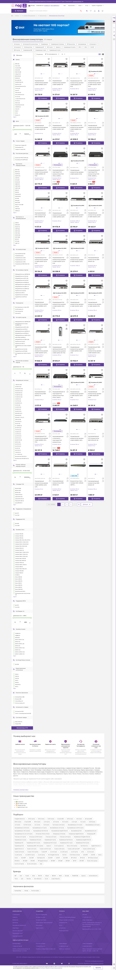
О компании (16, 914)
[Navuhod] (54, 964)
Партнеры (16, 928)
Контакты (15, 922)
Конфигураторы (63, 930)
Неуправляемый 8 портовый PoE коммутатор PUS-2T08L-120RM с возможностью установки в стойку (94, 173)
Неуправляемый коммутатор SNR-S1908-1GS (58, 483)
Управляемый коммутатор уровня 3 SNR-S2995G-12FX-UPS (76, 350)
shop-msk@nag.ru (55, 5)
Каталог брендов (18, 930)
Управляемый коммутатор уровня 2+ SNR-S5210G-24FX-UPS (76, 394)
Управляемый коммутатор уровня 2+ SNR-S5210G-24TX (76, 259)
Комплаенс (39, 925)
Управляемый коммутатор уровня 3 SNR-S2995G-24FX (59, 215)
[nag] (69, 964)
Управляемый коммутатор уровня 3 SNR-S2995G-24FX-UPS (41, 484)
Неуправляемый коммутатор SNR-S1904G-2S (94, 259)
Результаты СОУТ (18, 933)
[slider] (13, 129)
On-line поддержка (41, 914)
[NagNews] (62, 964)
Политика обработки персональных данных (90, 963)
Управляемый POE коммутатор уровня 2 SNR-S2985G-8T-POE (41, 173)
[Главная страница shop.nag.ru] (19, 5)
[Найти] (81, 11)
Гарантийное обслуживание (44, 922)
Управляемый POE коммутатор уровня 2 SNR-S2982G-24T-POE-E (76, 128)
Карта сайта (39, 928)
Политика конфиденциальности (94, 961)
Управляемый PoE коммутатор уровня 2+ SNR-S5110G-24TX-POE (41, 260)
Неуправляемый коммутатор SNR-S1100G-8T (94, 483)
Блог (65, 5)
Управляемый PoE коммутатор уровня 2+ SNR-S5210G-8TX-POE (59, 305)
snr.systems (62, 928)
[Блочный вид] (99, 54)
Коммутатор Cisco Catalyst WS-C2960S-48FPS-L (77, 483)
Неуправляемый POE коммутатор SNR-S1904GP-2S (93, 438)
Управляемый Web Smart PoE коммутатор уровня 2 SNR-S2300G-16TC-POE (94, 350)
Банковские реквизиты (19, 925)
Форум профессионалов (66, 920)
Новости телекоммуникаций (67, 917)
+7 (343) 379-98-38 (17, 946)
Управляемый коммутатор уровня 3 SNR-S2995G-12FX (94, 127)
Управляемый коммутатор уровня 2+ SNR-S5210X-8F (41, 127)
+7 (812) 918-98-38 (86, 946)
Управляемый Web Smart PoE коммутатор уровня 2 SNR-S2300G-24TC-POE (41, 350)
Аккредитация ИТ (18, 936)
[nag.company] (47, 964)
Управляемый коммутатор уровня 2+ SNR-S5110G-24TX (76, 215)
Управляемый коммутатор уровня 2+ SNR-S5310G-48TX (76, 304)
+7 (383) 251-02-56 (63, 946)
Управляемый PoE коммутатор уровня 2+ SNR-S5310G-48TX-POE (94, 83)
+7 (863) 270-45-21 (40, 946)
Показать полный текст (20, 790)
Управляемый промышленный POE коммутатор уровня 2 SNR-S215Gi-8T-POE (59, 350)
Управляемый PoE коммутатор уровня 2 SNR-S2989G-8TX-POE (41, 439)
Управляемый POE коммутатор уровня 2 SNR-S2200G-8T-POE (76, 83)
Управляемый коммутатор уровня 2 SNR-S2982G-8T (59, 82)
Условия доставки (41, 920)
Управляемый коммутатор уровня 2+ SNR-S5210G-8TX (94, 304)
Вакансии (15, 920)
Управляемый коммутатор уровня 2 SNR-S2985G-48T (59, 127)
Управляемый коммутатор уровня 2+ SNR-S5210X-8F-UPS (94, 394)
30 (78, 504)
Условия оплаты (40, 917)
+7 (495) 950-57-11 (40, 5)
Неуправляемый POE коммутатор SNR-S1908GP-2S (40, 215)
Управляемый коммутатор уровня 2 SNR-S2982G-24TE (41, 82)
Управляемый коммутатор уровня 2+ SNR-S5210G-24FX (94, 215)
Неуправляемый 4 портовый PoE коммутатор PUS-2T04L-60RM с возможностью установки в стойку (59, 173)
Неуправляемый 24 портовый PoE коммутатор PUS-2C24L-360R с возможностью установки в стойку (59, 394)
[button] (58, 1)
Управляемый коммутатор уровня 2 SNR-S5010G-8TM (76, 172)
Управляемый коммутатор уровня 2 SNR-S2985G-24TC (41, 304)
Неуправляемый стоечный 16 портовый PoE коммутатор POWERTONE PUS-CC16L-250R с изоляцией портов (59, 439)
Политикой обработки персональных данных (51, 968)
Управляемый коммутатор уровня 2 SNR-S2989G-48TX (76, 438)
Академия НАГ (63, 922)
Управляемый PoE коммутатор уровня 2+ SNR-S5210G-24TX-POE (59, 260)
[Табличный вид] (103, 54)
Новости (15, 917)
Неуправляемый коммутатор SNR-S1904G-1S (40, 393)
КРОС (60, 925)
